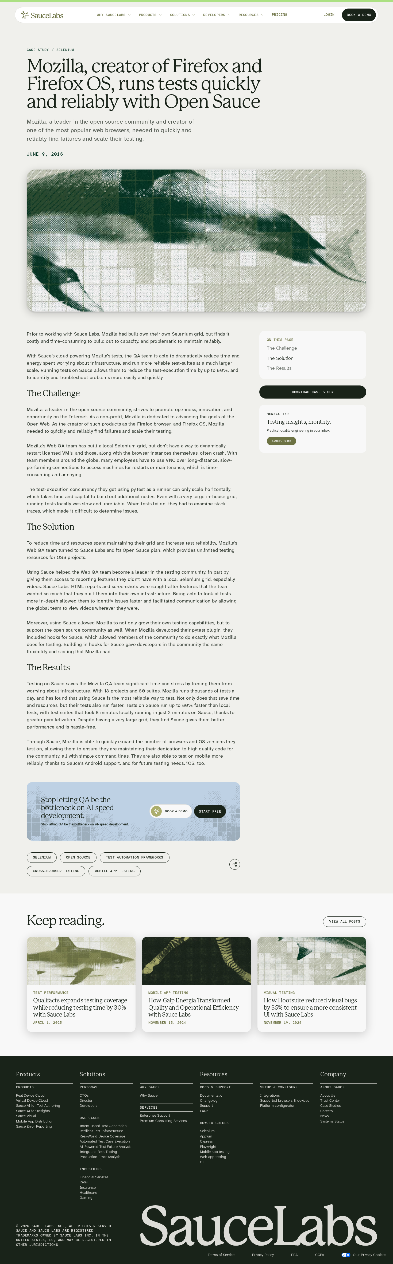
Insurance (88, 1187)
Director (86, 1100)
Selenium (207, 1131)
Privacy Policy (263, 1255)
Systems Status (332, 1121)
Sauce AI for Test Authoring (38, 1105)
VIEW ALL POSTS (344, 921)
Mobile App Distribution (34, 1121)
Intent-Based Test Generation (103, 1126)
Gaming (86, 1197)
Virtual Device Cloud (32, 1100)
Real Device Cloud (30, 1095)
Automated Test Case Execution (105, 1141)
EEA (294, 1255)
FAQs (204, 1110)
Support (206, 1105)
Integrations (270, 1095)
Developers (88, 1105)
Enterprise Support (155, 1115)
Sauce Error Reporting (34, 1126)
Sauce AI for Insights (33, 1110)
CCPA (319, 1255)
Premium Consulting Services (163, 1120)
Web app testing (213, 1157)
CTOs (84, 1095)
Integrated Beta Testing (98, 1152)
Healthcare (88, 1192)
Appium (206, 1136)
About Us (327, 1095)
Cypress (206, 1141)
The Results (279, 368)
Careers (326, 1110)
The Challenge (282, 348)
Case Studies (330, 1105)
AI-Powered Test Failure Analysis (105, 1146)
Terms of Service (221, 1255)
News (324, 1116)
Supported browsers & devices (284, 1100)
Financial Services (94, 1177)
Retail (84, 1182)
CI (202, 1162)
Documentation (212, 1095)
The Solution (280, 358)
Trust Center (330, 1100)
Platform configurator (277, 1105)
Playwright (208, 1146)
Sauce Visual (26, 1116)
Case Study (38, 50)
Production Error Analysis (100, 1157)
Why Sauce (148, 1095)
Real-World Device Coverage (102, 1136)
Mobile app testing (215, 1152)
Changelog (209, 1100)
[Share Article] (234, 864)
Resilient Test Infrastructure (101, 1131)
